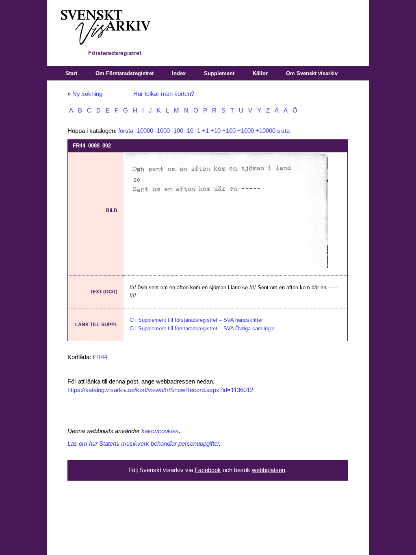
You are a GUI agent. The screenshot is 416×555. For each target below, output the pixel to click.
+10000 (265, 131)
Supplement (219, 73)
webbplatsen (268, 470)
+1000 (245, 131)
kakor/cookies (160, 431)
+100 (229, 131)
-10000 (144, 131)
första (125, 131)
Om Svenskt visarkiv (312, 73)
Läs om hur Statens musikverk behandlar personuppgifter (143, 443)
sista (283, 131)
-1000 (162, 131)
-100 (177, 131)
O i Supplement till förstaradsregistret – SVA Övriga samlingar (202, 328)
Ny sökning (87, 94)
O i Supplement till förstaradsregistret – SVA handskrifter (196, 320)
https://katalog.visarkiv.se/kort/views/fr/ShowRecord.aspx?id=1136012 (160, 390)
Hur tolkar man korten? (163, 94)
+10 (215, 131)
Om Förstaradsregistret (124, 73)
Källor (260, 73)
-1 (197, 131)
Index (179, 73)
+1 (205, 131)
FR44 (100, 357)
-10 (189, 131)
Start (71, 73)
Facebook (208, 470)
